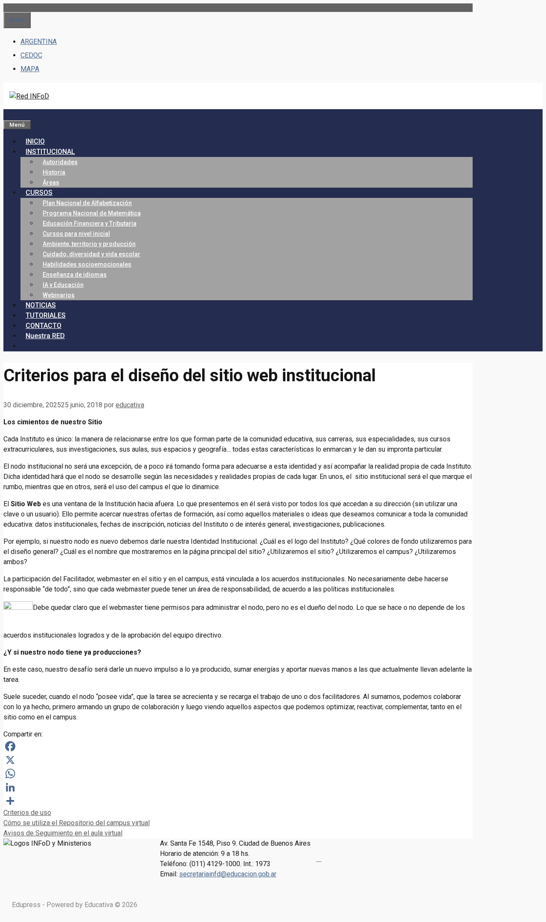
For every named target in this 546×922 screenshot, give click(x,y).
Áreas (51, 182)
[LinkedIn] (238, 787)
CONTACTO (43, 326)
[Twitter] (320, 859)
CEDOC (31, 55)
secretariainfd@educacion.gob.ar (227, 874)
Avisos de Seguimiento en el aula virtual (62, 833)
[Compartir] (238, 801)
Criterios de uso (27, 813)
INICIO (35, 141)
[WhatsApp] (238, 773)
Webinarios (59, 295)
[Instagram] (318, 859)
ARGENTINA (38, 42)
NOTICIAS (41, 305)
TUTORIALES (46, 315)
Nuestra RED (45, 336)
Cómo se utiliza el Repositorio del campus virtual (76, 823)
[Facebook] (238, 746)
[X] (238, 760)
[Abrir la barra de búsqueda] (8, 114)
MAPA (29, 69)
